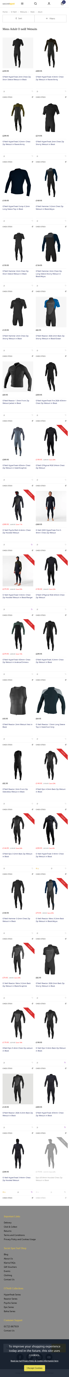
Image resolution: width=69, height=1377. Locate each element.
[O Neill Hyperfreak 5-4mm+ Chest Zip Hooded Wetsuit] (18, 1153)
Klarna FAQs (9, 1262)
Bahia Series (9, 1311)
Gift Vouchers (10, 1267)
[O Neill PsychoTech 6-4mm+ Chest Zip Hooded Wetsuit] (18, 506)
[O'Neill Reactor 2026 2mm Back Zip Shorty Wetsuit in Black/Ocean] (51, 312)
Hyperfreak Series (12, 1294)
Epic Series (9, 1307)
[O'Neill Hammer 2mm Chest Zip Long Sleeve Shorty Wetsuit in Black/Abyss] (51, 247)
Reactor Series (10, 1298)
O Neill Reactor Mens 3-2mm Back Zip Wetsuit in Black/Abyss (50, 920)
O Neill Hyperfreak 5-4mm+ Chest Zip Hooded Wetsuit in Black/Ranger (18, 596)
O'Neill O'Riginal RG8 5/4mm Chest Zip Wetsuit (50, 466)
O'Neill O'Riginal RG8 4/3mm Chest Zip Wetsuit (50, 596)
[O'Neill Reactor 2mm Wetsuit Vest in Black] (18, 700)
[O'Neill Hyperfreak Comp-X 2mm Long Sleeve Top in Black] (18, 182)
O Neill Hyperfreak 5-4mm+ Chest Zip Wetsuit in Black (50, 855)
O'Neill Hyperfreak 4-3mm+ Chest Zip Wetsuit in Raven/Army (50, 78)
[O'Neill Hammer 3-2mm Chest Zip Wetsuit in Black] (18, 894)
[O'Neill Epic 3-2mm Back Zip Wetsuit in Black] (18, 830)
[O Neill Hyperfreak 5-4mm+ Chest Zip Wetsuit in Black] (51, 830)
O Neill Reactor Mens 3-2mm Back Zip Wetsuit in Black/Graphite (17, 984)
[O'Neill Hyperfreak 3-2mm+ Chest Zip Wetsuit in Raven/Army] (18, 117)
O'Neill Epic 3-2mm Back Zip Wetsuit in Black (17, 855)
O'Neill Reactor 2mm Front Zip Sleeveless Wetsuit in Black (15, 790)
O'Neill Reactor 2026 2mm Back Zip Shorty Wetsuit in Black (50, 984)
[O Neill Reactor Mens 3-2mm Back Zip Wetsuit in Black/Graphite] (18, 959)
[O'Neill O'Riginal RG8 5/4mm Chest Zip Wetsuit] (51, 441)
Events (7, 1271)
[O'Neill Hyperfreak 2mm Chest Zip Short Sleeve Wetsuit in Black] (18, 53)
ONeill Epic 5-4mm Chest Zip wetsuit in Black (18, 1049)
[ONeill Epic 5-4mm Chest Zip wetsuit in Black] (18, 1024)
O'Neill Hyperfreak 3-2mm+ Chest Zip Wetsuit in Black (50, 661)
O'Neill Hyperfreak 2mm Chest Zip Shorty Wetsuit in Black (50, 143)
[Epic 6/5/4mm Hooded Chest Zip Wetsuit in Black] (51, 1153)
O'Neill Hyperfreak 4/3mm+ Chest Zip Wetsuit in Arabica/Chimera (16, 661)
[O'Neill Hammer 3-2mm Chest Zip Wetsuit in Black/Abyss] (51, 182)
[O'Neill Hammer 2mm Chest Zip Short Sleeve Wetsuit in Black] (18, 247)
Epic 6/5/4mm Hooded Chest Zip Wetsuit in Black (49, 1179)
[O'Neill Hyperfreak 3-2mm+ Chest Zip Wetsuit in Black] (51, 635)
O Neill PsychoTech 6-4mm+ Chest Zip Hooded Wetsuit (17, 531)
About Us (8, 1258)
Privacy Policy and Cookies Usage (20, 1239)
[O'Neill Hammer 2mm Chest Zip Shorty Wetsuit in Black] (18, 312)
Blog (6, 1254)
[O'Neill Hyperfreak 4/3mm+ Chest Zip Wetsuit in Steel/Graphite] (18, 441)
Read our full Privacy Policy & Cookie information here (34, 1361)
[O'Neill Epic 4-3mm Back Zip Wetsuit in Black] (51, 765)
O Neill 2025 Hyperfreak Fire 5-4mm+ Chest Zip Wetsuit (48, 531)
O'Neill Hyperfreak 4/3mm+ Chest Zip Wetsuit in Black (50, 1114)
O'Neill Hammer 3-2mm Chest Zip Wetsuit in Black (16, 920)
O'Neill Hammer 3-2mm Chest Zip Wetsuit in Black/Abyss (49, 207)
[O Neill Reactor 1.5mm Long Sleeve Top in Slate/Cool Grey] (51, 700)
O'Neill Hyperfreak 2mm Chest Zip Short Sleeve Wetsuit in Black (17, 78)
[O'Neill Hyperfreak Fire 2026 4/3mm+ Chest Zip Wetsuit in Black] (51, 376)
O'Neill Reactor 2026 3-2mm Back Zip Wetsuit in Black (18, 1114)
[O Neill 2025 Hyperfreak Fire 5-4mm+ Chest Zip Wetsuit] (51, 506)
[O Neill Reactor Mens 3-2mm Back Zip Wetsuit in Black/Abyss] (51, 894)
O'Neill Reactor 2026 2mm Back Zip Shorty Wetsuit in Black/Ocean (50, 337)
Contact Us (9, 1279)
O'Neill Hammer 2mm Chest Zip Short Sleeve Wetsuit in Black (16, 272)
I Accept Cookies (34, 1368)
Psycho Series (10, 1303)
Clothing (8, 1275)
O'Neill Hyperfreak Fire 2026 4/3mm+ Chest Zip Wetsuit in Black (51, 402)
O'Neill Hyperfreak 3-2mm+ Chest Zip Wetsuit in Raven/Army (16, 143)
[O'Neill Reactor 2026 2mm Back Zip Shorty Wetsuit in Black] (51, 959)
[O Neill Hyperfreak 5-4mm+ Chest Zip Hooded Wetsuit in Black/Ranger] (18, 571)
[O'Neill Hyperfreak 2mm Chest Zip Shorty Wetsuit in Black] (51, 117)
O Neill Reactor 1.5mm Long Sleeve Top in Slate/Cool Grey (50, 725)
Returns (7, 1231)
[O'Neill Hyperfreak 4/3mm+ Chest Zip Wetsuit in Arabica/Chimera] (18, 635)
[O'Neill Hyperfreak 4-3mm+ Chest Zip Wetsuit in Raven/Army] (51, 53)
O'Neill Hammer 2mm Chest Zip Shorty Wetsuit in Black (16, 337)
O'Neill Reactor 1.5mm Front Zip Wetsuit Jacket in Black (16, 402)
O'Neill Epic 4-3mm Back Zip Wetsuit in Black (50, 790)
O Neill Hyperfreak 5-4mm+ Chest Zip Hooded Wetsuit (16, 1179)
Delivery (8, 1222)
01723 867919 (11, 1326)
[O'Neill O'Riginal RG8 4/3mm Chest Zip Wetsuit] (51, 571)
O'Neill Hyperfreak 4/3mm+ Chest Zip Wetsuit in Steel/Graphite (16, 466)
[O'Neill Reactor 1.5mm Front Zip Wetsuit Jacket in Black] (18, 376)
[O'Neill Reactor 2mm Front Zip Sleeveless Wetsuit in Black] (18, 765)
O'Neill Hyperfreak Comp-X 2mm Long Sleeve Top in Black (16, 207)
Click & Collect (10, 1226)
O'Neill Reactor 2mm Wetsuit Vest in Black (17, 725)
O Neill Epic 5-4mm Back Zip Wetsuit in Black (51, 1049)
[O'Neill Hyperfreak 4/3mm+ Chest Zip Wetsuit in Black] (51, 1089)
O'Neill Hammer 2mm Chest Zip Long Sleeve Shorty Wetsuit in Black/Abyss (49, 274)
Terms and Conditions (14, 1235)
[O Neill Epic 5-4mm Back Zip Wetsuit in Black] (51, 1024)
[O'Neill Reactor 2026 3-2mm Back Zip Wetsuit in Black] (18, 1089)
